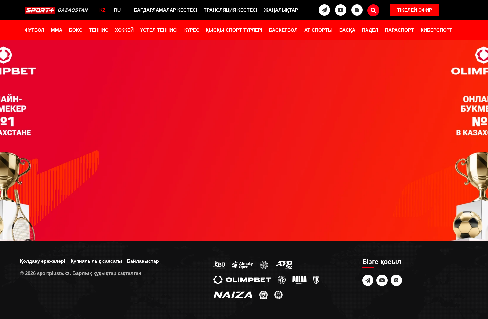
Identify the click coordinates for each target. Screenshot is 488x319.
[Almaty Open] (242, 264)
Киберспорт (436, 30)
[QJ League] (316, 279)
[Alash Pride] (278, 294)
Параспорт (399, 30)
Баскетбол (283, 30)
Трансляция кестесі (230, 10)
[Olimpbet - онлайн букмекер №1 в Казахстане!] (244, 159)
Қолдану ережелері (42, 261)
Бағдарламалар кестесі (165, 10)
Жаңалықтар (281, 10)
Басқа (347, 30)
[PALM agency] (299, 279)
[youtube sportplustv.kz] (340, 10)
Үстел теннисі (159, 30)
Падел (370, 30)
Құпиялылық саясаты (96, 261)
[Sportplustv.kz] (57, 10)
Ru (117, 10)
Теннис (98, 30)
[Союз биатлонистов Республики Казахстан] (219, 264)
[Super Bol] (282, 279)
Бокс (75, 30)
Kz (102, 10)
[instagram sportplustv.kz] (357, 10)
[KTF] (264, 264)
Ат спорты (318, 30)
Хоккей (124, 30)
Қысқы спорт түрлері (234, 30)
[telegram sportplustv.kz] (324, 10)
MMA (56, 30)
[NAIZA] (233, 294)
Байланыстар (143, 261)
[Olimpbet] (242, 279)
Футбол (34, 30)
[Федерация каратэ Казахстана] (263, 294)
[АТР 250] (283, 264)
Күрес (191, 30)
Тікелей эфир (414, 10)
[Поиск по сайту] (373, 10)
